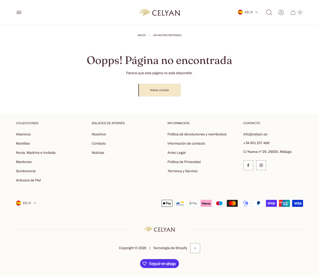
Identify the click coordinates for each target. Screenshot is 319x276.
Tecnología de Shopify (170, 248)
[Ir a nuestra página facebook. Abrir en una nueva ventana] (248, 165)
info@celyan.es (255, 134)
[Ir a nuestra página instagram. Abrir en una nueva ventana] (261, 165)
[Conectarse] (281, 12)
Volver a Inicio (159, 90)
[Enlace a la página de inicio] (159, 229)
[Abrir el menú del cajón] (18, 12)
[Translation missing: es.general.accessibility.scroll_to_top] (195, 248)
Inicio (142, 35)
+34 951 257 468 (256, 143)
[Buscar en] (269, 12)
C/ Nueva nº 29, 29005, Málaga (267, 152)
